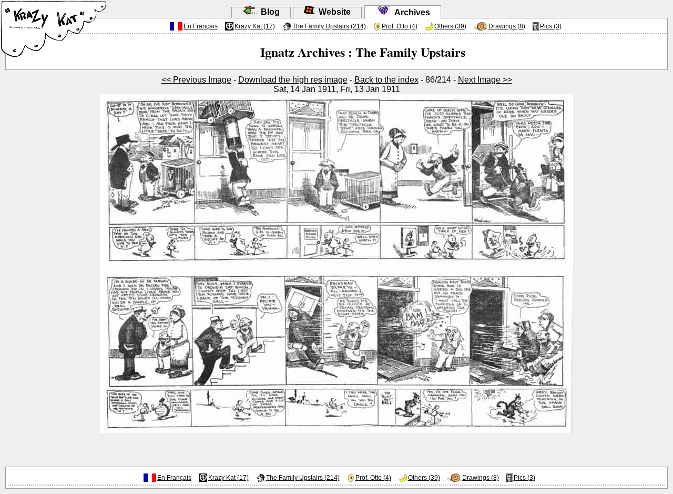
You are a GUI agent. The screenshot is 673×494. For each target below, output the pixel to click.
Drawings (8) (506, 26)
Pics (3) (551, 26)
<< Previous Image (196, 79)
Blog (268, 11)
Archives (410, 12)
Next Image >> (485, 79)
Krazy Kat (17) (254, 26)
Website (332, 11)
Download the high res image (293, 79)
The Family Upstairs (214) (329, 26)
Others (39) (450, 26)
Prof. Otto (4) (399, 26)
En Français (200, 26)
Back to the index (386, 79)
